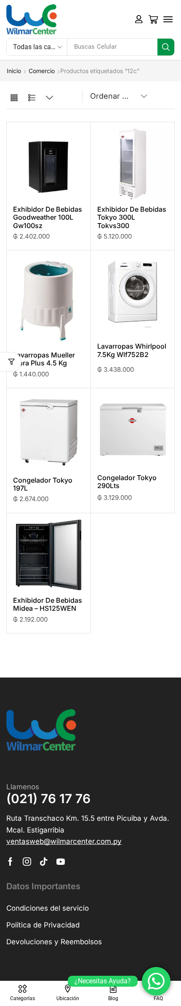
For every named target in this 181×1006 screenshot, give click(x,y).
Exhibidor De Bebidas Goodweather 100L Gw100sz (47, 217)
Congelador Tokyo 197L (42, 484)
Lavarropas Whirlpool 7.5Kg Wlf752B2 (131, 350)
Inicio (14, 70)
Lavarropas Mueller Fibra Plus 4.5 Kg (44, 359)
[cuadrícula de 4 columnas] (14, 98)
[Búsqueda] (165, 47)
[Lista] (32, 98)
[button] (139, 19)
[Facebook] (10, 861)
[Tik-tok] (44, 861)
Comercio (42, 70)
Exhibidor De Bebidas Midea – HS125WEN (47, 604)
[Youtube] (60, 861)
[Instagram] (27, 861)
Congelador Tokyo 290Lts (127, 481)
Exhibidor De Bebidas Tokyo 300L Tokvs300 (131, 217)
